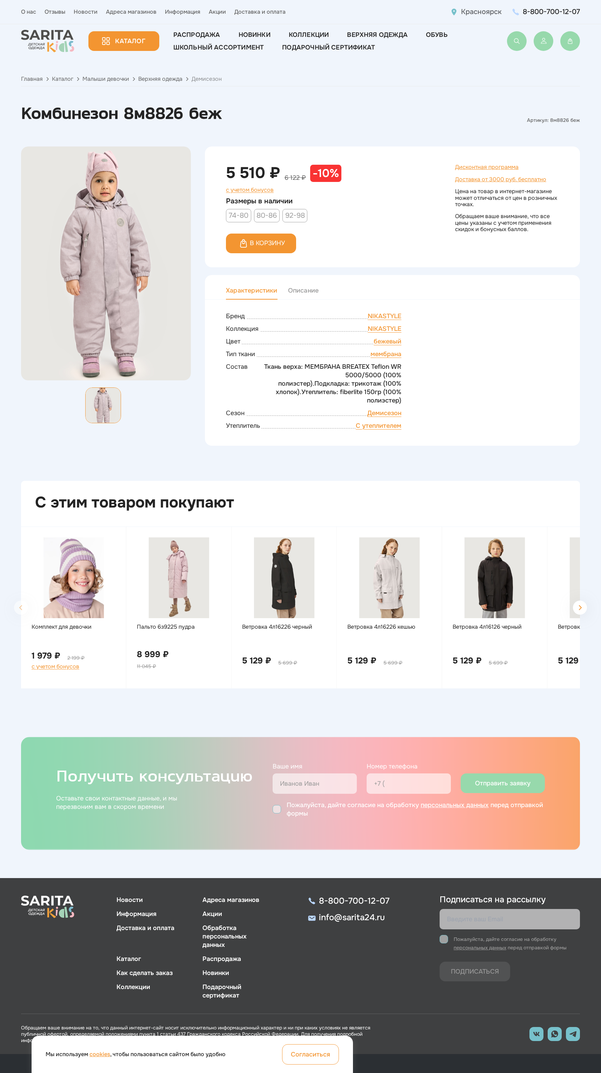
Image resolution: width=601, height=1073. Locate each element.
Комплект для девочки (62, 627)
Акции (217, 11)
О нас (28, 11)
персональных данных (455, 805)
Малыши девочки (105, 79)
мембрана (385, 354)
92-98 (295, 215)
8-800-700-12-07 (551, 11)
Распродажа (196, 35)
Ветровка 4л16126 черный (487, 627)
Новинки (255, 35)
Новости (86, 11)
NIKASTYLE (384, 316)
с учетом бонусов (250, 190)
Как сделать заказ (144, 973)
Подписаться (475, 971)
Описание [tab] (303, 290)
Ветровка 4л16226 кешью (381, 627)
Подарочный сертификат (328, 47)
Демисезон (384, 413)
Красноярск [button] (481, 11)
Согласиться (310, 1054)
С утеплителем (378, 426)
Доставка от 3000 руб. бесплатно (500, 179)
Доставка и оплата (260, 11)
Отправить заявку (502, 783)
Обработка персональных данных (224, 936)
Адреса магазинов (131, 11)
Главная (32, 79)
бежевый (387, 341)
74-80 (238, 215)
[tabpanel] (392, 371)
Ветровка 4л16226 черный (277, 627)
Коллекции (309, 35)
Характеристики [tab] (252, 290)
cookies (99, 1054)
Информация (182, 11)
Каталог (130, 41)
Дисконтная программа (487, 167)
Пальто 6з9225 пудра (166, 627)
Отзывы (55, 11)
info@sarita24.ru (352, 917)
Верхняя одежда (160, 79)
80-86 (266, 215)
